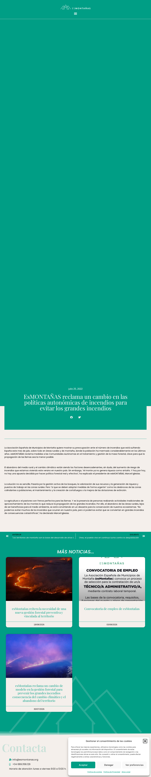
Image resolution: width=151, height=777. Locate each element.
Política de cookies (94, 772)
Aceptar (83, 765)
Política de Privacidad (112, 772)
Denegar (108, 765)
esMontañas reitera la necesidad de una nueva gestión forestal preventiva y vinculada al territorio (39, 612)
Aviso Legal (126, 772)
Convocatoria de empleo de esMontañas (111, 609)
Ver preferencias (134, 765)
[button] (145, 741)
